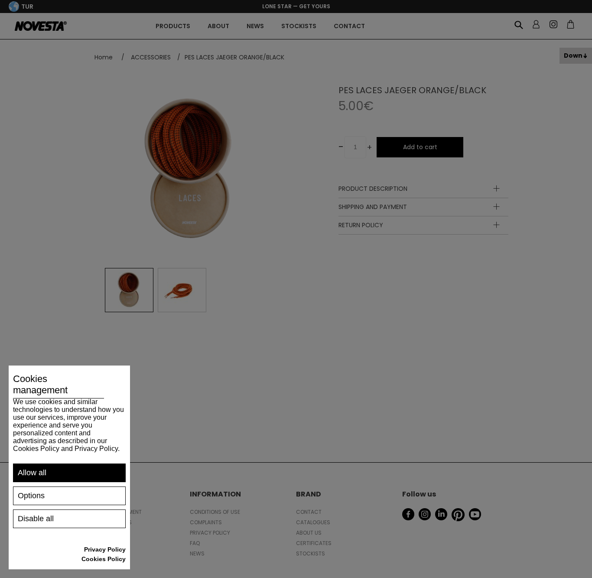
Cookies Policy (103, 558)
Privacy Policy (105, 549)
